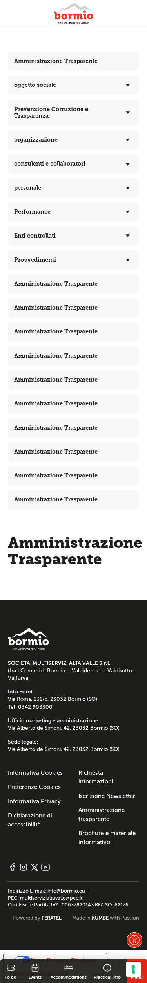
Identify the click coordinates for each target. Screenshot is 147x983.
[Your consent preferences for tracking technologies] (133, 969)
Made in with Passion (105, 918)
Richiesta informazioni (95, 777)
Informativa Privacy (34, 801)
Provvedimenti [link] (35, 260)
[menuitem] (73, 85)
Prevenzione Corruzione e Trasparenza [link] (51, 112)
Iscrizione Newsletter (106, 796)
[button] (134, 940)
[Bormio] (73, 13)
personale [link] (27, 188)
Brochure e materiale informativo (107, 837)
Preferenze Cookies (34, 787)
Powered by (37, 918)
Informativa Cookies (35, 773)
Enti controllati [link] (35, 235)
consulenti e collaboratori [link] (49, 163)
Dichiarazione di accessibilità (30, 820)
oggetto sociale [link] (35, 85)
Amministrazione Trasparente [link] (56, 61)
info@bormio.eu (66, 891)
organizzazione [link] (36, 140)
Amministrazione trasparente (101, 814)
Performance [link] (32, 212)
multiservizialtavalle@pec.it (51, 898)
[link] (11, 970)
